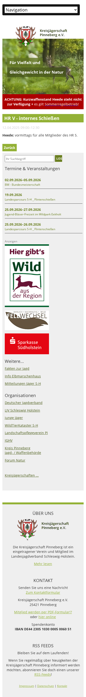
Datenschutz (45, 686)
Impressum (26, 686)
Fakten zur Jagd (17, 368)
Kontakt (62, 686)
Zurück (9, 147)
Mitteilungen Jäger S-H (23, 383)
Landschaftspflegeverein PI (26, 432)
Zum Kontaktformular (43, 592)
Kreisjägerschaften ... (22, 475)
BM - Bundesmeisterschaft (22, 185)
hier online (47, 617)
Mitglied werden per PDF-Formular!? (43, 612)
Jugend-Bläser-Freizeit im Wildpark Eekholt (33, 214)
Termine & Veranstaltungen (32, 168)
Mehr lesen (43, 563)
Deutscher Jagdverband (24, 402)
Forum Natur (15, 460)
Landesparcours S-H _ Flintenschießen (30, 199)
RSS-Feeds (42, 674)
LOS (59, 158)
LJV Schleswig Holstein (22, 410)
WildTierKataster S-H (21, 425)
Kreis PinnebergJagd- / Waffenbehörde (23, 450)
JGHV (8, 440)
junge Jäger (14, 417)
